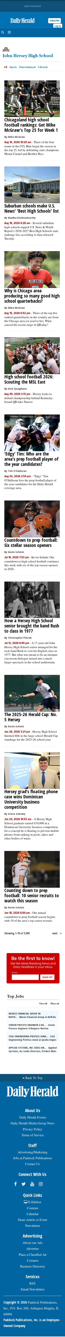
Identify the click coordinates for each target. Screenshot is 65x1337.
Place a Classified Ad (32, 1254)
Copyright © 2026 (15, 1302)
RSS (32, 1283)
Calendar (32, 1214)
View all (43, 1003)
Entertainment (27, 67)
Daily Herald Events (32, 1117)
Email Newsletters (32, 1289)
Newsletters (32, 1225)
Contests (32, 1208)
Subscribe (54, 20)
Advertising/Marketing (32, 1152)
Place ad (55, 1003)
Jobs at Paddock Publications (32, 1158)
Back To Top (33, 1078)
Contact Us (32, 1164)
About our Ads (32, 1242)
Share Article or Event (32, 1219)
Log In (58, 26)
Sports (13, 67)
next (55, 933)
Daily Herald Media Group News (32, 1123)
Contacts (32, 1260)
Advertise (32, 1248)
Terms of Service (32, 1135)
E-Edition (34, 1202)
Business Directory (32, 1266)
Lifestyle (43, 67)
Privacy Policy (32, 1129)
